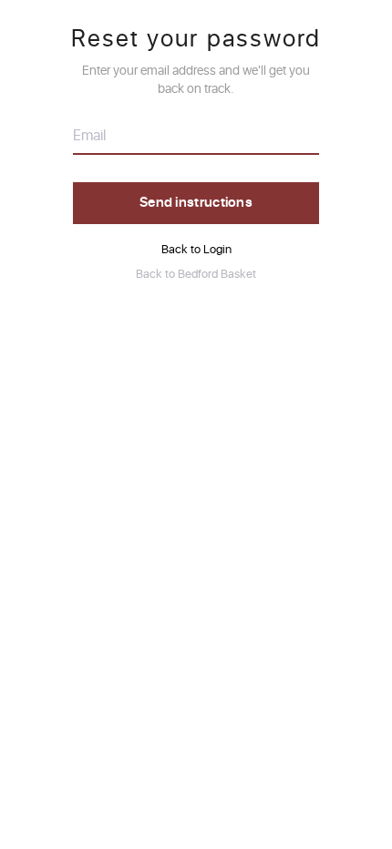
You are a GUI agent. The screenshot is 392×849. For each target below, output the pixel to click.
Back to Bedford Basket (196, 274)
